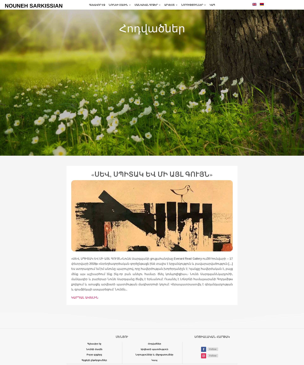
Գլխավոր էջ (97, 4)
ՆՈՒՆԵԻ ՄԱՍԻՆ (118, 4)
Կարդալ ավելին (84, 297)
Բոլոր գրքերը (94, 354)
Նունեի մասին (94, 349)
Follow (212, 349)
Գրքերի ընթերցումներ (94, 360)
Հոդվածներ (154, 344)
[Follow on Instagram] (203, 355)
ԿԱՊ (212, 4)
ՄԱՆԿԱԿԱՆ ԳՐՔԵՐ (146, 4)
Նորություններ (192, 4)
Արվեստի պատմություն (154, 349)
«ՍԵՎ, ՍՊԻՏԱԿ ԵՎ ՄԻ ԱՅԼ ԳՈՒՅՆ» (152, 174)
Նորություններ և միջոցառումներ (154, 354)
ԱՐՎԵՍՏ (169, 4)
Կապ (155, 360)
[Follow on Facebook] (203, 349)
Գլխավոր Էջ (94, 344)
